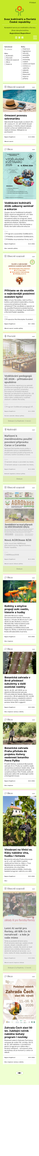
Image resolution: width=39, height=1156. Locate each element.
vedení (25, 62)
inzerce (25, 76)
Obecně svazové (12, 60)
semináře (26, 55)
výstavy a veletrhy (26, 67)
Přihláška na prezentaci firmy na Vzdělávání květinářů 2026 (20, 239)
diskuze (26, 72)
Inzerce (9, 64)
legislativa (27, 51)
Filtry (6, 53)
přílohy (25, 79)
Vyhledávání (8, 47)
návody (25, 53)
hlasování (26, 74)
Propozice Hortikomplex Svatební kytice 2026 (20, 319)
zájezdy (26, 70)
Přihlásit (32, 3)
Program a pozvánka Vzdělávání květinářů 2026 (20, 234)
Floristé (9, 58)
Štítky (23, 47)
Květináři (9, 56)
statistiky (26, 60)
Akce (8, 62)
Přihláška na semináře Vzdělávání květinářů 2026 (20, 237)
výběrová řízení (29, 64)
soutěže (26, 57)
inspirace (26, 49)
